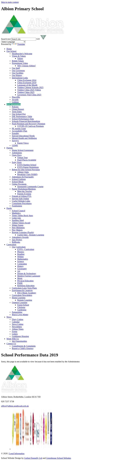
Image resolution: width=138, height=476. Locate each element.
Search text (6, 39)
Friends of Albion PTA (21, 196)
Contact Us (11, 343)
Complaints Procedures (22, 203)
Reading (20, 254)
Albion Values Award (21, 223)
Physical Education (25, 281)
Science (20, 261)
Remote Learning (24, 300)
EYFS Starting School (26, 165)
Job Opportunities (19, 341)
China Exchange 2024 (26, 80)
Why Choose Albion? (26, 66)
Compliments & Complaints (24, 346)
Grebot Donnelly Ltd (33, 458)
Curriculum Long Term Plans (24, 288)
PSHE (20, 283)
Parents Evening (24, 194)
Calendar (16, 322)
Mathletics (16, 213)
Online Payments (19, 184)
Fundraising (17, 206)
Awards (15, 99)
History (20, 266)
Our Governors (18, 70)
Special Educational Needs (23, 136)
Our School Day (19, 114)
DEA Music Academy (26, 293)
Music (20, 278)
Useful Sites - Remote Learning (30, 235)
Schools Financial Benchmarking (26, 121)
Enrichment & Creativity (22, 290)
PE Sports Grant (19, 128)
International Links (20, 78)
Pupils (9, 208)
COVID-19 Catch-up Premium (30, 126)
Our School (11, 51)
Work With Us (12, 339)
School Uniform (19, 179)
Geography (22, 269)
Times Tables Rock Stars (22, 215)
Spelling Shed (18, 220)
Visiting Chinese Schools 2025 (30, 87)
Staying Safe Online (20, 198)
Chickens (21, 307)
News (8, 317)
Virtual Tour (22, 157)
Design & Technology (26, 273)
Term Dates (17, 111)
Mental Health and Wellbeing (24, 138)
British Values (18, 61)
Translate (21, 44)
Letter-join (16, 218)
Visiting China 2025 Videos (29, 90)
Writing (20, 256)
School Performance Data (23, 119)
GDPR (15, 145)
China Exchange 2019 (26, 82)
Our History (17, 75)
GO (38, 39)
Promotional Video (20, 63)
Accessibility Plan (19, 131)
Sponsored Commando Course (30, 186)
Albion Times (17, 329)
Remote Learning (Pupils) (23, 232)
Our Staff (16, 68)
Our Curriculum (18, 247)
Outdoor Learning (19, 302)
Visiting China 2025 (25, 92)
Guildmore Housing (20, 336)
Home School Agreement (22, 150)
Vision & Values (19, 56)
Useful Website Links (21, 201)
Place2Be (16, 97)
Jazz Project (17, 240)
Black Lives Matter (20, 314)
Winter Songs (17, 225)
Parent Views (23, 143)
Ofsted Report (18, 109)
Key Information (13, 104)
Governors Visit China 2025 (29, 95)
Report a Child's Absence (22, 348)
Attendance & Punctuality (23, 177)
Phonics (20, 252)
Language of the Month (27, 85)
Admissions (17, 153)
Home (9, 49)
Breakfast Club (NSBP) (27, 174)
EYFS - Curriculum (25, 249)
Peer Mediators (18, 227)
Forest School (23, 305)
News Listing (17, 324)
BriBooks (16, 242)
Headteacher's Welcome (22, 53)
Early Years (17, 162)
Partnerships (17, 312)
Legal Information (16, 453)
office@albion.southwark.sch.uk (15, 406)
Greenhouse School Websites (58, 458)
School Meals (17, 182)
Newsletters (17, 327)
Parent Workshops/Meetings (24, 189)
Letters (15, 334)
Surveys (15, 140)
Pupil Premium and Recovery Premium (28, 124)
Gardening (21, 310)
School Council (18, 211)
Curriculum (11, 244)
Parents (9, 148)
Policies (15, 107)
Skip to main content (10, 2)
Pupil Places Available (26, 160)
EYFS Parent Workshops (28, 167)
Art (18, 271)
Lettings (15, 102)
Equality (15, 133)
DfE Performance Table (22, 116)
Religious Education (25, 285)
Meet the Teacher (24, 191)
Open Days (17, 155)
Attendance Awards (20, 237)
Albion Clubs (23, 172)
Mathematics (22, 259)
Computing (22, 264)
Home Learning (18, 298)
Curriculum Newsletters (22, 295)
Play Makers (17, 230)
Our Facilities (17, 73)
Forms (14, 331)
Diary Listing (17, 319)
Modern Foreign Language (28, 276)
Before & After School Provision (26, 169)
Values (20, 58)
